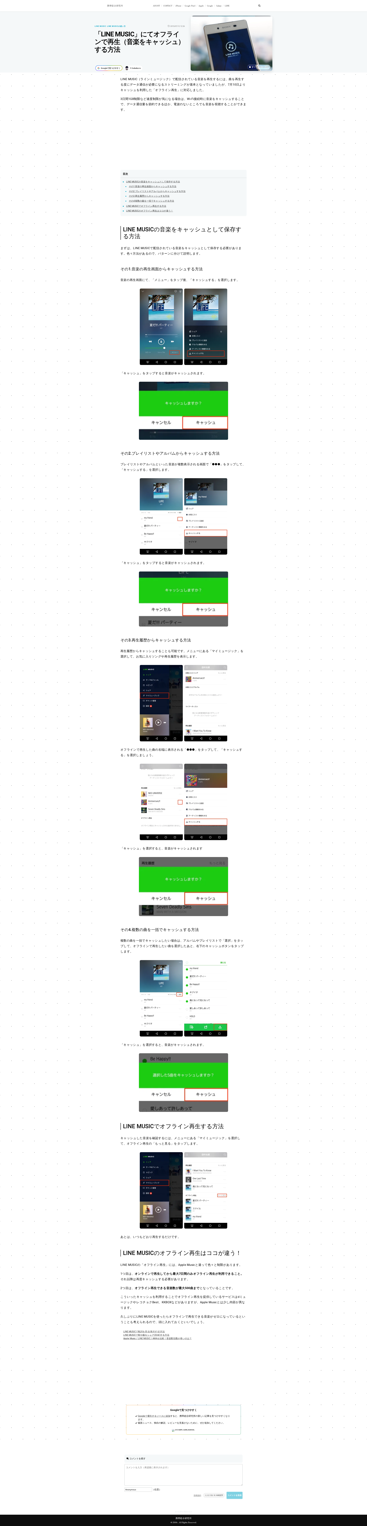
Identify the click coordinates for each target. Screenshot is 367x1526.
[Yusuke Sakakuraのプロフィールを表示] (133, 68)
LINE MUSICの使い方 (116, 26)
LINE (227, 5)
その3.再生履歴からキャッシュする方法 (149, 196)
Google (210, 5)
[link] (161, 327)
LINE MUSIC (100, 26)
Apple (201, 5)
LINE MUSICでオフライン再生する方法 (146, 206)
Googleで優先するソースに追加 (154, 1416)
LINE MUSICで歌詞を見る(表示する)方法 (144, 1331)
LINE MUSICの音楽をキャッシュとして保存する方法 (153, 181)
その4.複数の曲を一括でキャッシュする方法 (151, 201)
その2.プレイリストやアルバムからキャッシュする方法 (157, 191)
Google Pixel (190, 5)
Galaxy (218, 5)
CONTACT (167, 5)
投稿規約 (197, 1495)
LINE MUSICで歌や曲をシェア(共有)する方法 (146, 1335)
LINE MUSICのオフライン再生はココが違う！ (149, 210)
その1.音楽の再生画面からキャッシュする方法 (152, 186)
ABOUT (156, 5)
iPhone (178, 5)
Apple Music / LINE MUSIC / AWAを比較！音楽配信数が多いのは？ (157, 1338)
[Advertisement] (180, 141)
